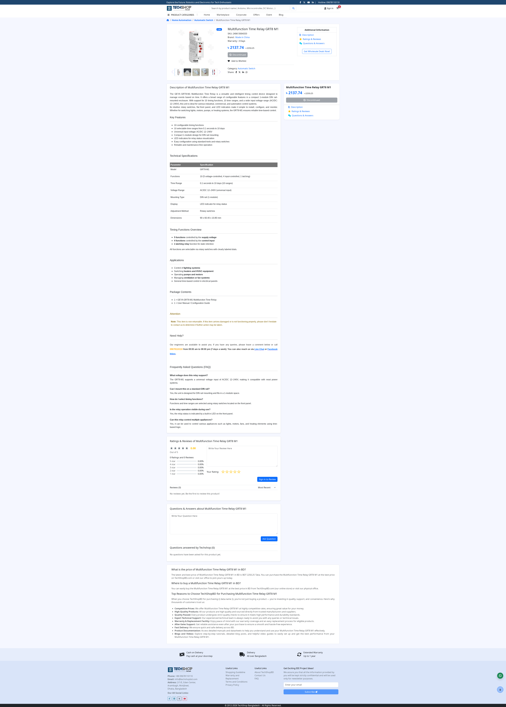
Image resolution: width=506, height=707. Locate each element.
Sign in (329, 8)
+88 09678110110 (184, 676)
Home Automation (181, 20)
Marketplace (223, 14)
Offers (256, 14)
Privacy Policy (232, 684)
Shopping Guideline (235, 672)
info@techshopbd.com (185, 679)
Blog (281, 14)
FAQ (257, 678)
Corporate (241, 14)
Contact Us (260, 675)
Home (207, 14)
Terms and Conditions (236, 681)
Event (269, 14)
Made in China (242, 37)
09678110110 (332, 2)
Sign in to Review (267, 479)
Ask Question (269, 538)
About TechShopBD (264, 672)
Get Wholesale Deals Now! (317, 51)
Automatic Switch (203, 20)
